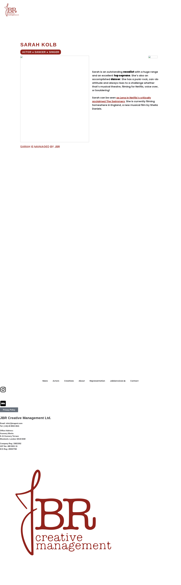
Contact (131, 4)
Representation (90, 4)
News (33, 4)
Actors (44, 4)
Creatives (59, 4)
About (73, 4)
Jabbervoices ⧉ (113, 4)
